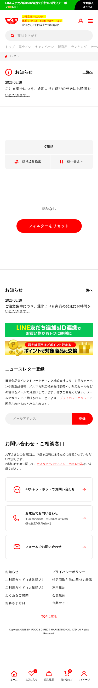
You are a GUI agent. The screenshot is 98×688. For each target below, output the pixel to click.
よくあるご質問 (16, 595)
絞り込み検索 (31, 161)
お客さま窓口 (15, 603)
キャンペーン (44, 47)
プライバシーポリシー (75, 397)
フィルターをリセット (49, 226)
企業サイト (60, 603)
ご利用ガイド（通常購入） (25, 580)
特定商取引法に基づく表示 (72, 580)
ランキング (79, 47)
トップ (10, 47)
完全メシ (25, 47)
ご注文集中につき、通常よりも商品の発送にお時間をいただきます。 (48, 308)
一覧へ (88, 72)
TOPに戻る (49, 616)
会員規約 (59, 595)
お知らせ (12, 572)
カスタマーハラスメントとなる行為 (60, 463)
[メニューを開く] (90, 21)
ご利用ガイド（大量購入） (25, 587)
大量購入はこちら (88, 5)
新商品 (62, 47)
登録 (82, 418)
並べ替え (73, 161)
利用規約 (59, 587)
